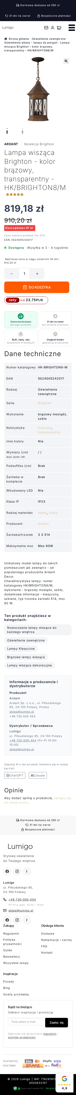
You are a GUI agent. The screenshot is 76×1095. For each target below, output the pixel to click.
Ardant (11, 144)
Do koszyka (40, 287)
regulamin (50, 1033)
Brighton (45, 403)
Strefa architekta (16, 994)
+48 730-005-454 (23, 740)
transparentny (49, 432)
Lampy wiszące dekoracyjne (29, 665)
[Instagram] (17, 871)
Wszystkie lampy (16, 963)
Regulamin (11, 933)
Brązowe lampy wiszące (26, 657)
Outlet (7, 950)
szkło (53, 512)
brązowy (45, 427)
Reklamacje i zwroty (56, 940)
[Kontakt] (46, 28)
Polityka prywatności (12, 942)
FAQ (44, 946)
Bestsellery (11, 956)
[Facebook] (7, 871)
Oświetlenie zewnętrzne (49, 38)
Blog (6, 988)
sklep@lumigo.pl (22, 711)
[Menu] (72, 27)
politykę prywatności (22, 1037)
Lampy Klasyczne (21, 648)
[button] (66, 61)
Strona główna (19, 38)
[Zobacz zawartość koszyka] (59, 28)
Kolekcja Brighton (39, 144)
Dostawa (47, 933)
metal (42, 512)
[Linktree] (27, 871)
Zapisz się (57, 1022)
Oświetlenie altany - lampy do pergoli (30, 42)
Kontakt (47, 952)
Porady (8, 981)
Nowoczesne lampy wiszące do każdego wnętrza (32, 630)
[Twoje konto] (52, 28)
